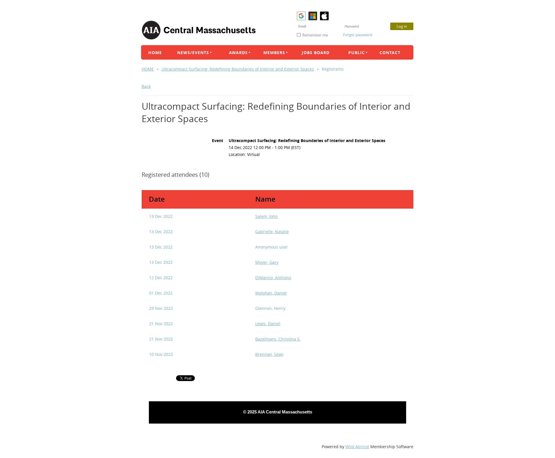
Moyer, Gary (266, 262)
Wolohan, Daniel (271, 293)
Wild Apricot (357, 446)
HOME (148, 69)
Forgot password (357, 34)
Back (146, 86)
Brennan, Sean (269, 354)
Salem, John (266, 216)
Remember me (315, 35)
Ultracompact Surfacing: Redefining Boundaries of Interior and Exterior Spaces (238, 69)
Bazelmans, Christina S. (278, 339)
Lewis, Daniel (267, 323)
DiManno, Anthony (273, 277)
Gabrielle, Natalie (272, 231)
